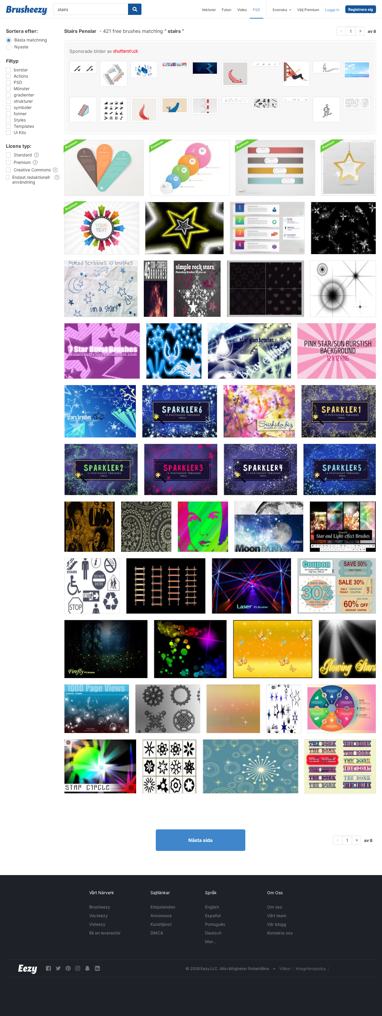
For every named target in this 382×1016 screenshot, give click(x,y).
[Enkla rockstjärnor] (197, 288)
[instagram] (77, 968)
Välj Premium (308, 9)
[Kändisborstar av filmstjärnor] (203, 526)
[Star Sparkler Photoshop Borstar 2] (101, 469)
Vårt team (276, 915)
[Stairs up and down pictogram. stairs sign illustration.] (83, 67)
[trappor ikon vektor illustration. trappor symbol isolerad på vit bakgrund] (83, 109)
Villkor (285, 968)
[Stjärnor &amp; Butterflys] (272, 649)
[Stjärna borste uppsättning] (174, 351)
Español (213, 915)
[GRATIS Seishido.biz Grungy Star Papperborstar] (259, 411)
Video (242, 9)
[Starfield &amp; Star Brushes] (155, 288)
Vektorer (209, 9)
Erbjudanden (162, 906)
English (212, 906)
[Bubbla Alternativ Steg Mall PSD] (189, 168)
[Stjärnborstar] (167, 708)
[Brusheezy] (26, 10)
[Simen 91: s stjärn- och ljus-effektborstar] (342, 526)
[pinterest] (68, 968)
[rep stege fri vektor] (166, 586)
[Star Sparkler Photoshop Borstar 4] (260, 469)
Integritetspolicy (311, 968)
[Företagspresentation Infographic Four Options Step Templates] (267, 228)
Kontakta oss (280, 932)
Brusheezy (99, 906)
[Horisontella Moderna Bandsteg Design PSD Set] (275, 168)
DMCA (156, 932)
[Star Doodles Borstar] (101, 288)
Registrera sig (360, 9)
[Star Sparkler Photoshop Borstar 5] (339, 469)
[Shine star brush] (343, 288)
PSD (256, 9)
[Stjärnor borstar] (283, 708)
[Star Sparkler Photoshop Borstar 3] (181, 469)
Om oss (274, 906)
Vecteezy (98, 915)
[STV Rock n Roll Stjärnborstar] (89, 526)
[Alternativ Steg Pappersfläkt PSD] (104, 168)
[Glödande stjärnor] (347, 649)
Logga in (332, 9)
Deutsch (213, 932)
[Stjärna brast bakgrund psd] (101, 228)
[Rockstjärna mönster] (265, 288)
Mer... (210, 941)
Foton (226, 9)
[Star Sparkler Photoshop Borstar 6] (179, 411)
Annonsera (161, 915)
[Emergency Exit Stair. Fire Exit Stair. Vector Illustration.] (205, 106)
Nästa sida (200, 840)
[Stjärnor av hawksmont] (100, 411)
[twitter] (58, 968)
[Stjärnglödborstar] (249, 351)
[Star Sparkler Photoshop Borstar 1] (338, 411)
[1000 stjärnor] (96, 708)
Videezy (97, 924)
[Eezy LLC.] (27, 968)
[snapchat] (87, 968)
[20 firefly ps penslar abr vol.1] (106, 649)
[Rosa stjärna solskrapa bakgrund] (336, 351)
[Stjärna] (184, 228)
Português (215, 924)
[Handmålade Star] (343, 228)
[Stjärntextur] (233, 708)
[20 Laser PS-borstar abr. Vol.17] (251, 586)
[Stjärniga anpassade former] (169, 766)
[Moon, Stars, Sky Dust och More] (269, 526)
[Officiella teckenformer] (92, 586)
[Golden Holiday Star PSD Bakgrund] (348, 168)
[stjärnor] (190, 649)
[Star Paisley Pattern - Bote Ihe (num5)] (146, 526)
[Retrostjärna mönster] (250, 766)
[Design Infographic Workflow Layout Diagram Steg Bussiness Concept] (341, 708)
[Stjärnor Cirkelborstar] (100, 766)
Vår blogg (276, 924)
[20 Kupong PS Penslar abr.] (336, 586)
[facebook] (48, 968)
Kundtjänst (161, 924)
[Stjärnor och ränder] (340, 766)
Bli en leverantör (105, 932)
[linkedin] (97, 968)
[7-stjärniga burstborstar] (102, 351)
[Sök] (134, 9)
